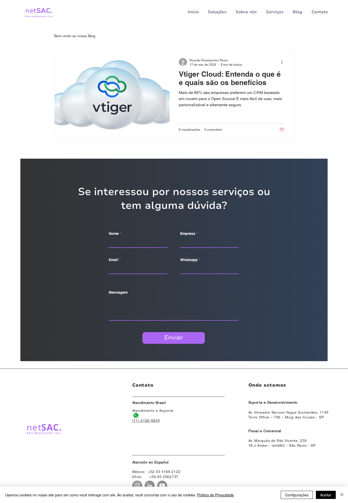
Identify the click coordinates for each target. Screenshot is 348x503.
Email (113, 260)
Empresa (187, 233)
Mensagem (118, 292)
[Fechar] (342, 495)
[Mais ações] (283, 62)
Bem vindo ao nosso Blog (74, 36)
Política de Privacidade (215, 494)
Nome (114, 233)
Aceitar (325, 494)
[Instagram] (137, 486)
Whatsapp (189, 260)
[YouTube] (162, 486)
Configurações (297, 494)
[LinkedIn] (150, 486)
